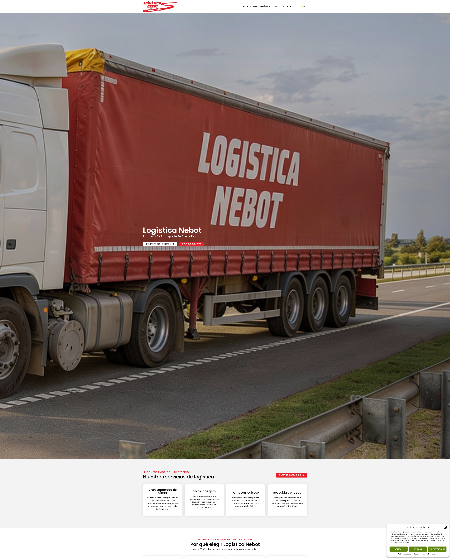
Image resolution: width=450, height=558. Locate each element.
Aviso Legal (434, 554)
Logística (265, 6)
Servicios (279, 6)
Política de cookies (405, 554)
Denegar (418, 549)
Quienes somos (249, 6)
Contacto (292, 6)
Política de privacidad (421, 554)
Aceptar (399, 549)
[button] (445, 527)
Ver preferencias (437, 549)
